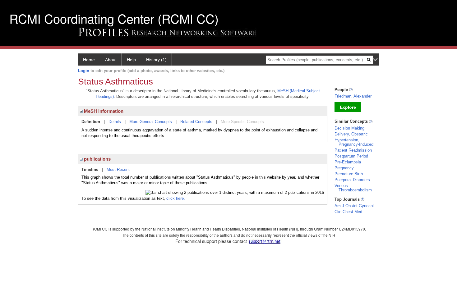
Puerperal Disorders (352, 179)
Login (83, 70)
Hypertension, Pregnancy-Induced (354, 142)
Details (114, 121)
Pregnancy (344, 168)
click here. (175, 198)
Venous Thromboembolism (353, 187)
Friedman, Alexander (353, 96)
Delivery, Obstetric (351, 134)
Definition (90, 121)
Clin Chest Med (348, 211)
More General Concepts (150, 121)
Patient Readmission (353, 150)
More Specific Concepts (242, 121)
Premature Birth (349, 173)
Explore (348, 107)
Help (131, 59)
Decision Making (349, 128)
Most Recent (118, 169)
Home (89, 59)
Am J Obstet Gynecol (354, 205)
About (111, 59)
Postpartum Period (351, 156)
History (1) (156, 59)
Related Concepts (196, 121)
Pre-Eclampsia (348, 162)
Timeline (89, 169)
